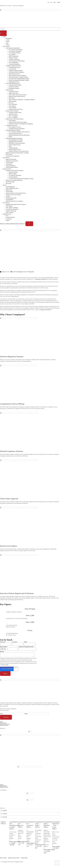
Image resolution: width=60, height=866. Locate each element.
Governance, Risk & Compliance (16, 72)
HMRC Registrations (14, 56)
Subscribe (6, 717)
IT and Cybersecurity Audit (15, 133)
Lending (8, 196)
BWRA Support (12, 101)
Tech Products (6, 202)
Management (9, 38)
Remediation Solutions (14, 88)
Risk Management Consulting (16, 140)
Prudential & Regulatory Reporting (14, 138)
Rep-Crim (11, 102)
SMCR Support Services (14, 73)
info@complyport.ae (40, 844)
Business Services (7, 169)
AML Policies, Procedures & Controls (17, 94)
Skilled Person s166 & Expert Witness (14, 119)
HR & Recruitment (10, 181)
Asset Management (10, 186)
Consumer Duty (12, 69)
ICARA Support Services (15, 144)
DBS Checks (12, 98)
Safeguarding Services (14, 82)
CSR (7, 43)
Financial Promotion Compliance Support (18, 77)
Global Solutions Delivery (12, 167)
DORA (10, 136)
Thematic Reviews (13, 114)
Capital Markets (9, 199)
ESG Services (9, 154)
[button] (30, 721)
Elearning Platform (13, 177)
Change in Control (13, 57)
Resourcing (8, 183)
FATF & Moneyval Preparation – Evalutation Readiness (22, 99)
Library (7, 220)
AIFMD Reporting (13, 148)
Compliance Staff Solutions (15, 85)
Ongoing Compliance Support (16, 70)
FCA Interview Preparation (15, 51)
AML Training (12, 106)
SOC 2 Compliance (13, 117)
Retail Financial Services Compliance (17, 75)
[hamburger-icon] (3, 34)
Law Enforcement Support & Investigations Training (21, 178)
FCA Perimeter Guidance (14, 52)
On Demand (9, 219)
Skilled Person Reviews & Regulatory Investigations (21, 123)
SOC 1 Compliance (13, 115)
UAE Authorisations (13, 62)
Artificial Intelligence (11, 165)
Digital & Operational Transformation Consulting (17, 152)
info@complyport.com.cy (24, 841)
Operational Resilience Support (13, 130)
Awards (7, 40)
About (4, 36)
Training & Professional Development (14, 170)
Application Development (12, 160)
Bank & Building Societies (12, 188)
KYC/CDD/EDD (13, 104)
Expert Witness (12, 120)
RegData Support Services (15, 149)
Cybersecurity (9, 164)
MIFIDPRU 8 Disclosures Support (17, 143)
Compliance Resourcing (11, 125)
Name (1, 713)
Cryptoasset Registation (14, 64)
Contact (7, 44)
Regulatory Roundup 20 (41, 279)
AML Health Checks (13, 91)
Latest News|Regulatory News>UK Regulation (23, 271)
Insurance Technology (11, 210)
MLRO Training (12, 173)
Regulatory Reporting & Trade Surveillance (16, 204)
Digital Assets (9, 190)
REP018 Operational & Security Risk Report (19, 135)
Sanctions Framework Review (16, 109)
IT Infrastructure (9, 162)
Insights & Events (7, 214)
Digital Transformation (11, 159)
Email (26, 713)
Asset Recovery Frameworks (12, 156)
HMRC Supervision (13, 93)
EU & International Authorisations (17, 61)
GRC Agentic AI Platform (12, 207)
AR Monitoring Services (14, 67)
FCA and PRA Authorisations (16, 49)
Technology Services (5, 724)
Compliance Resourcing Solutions (17, 128)
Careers (7, 41)
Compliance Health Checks (15, 112)
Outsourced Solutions (14, 86)
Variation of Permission (14, 59)
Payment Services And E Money (13, 194)
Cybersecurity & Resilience (12, 209)
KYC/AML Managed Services (13, 83)
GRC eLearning (9, 212)
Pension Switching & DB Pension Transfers (19, 80)
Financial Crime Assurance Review (17, 96)
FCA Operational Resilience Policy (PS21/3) (19, 131)
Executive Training (13, 172)
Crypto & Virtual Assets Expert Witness (18, 122)
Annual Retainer (12, 107)
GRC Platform (9, 206)
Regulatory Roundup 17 (46, 309)
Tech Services (6, 157)
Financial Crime (9, 90)
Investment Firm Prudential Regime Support (19, 78)
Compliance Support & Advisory (13, 65)
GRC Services (6, 46)
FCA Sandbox (12, 54)
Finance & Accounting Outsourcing (14, 180)
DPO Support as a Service (15, 127)
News (7, 215)
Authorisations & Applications (13, 48)
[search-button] (3, 31)
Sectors (4, 185)
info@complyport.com (14, 841)
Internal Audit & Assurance (12, 111)
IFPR (10, 146)
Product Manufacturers (11, 198)
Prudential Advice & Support (15, 141)
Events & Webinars (10, 217)
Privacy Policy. (5, 664)
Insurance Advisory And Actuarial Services (19, 151)
